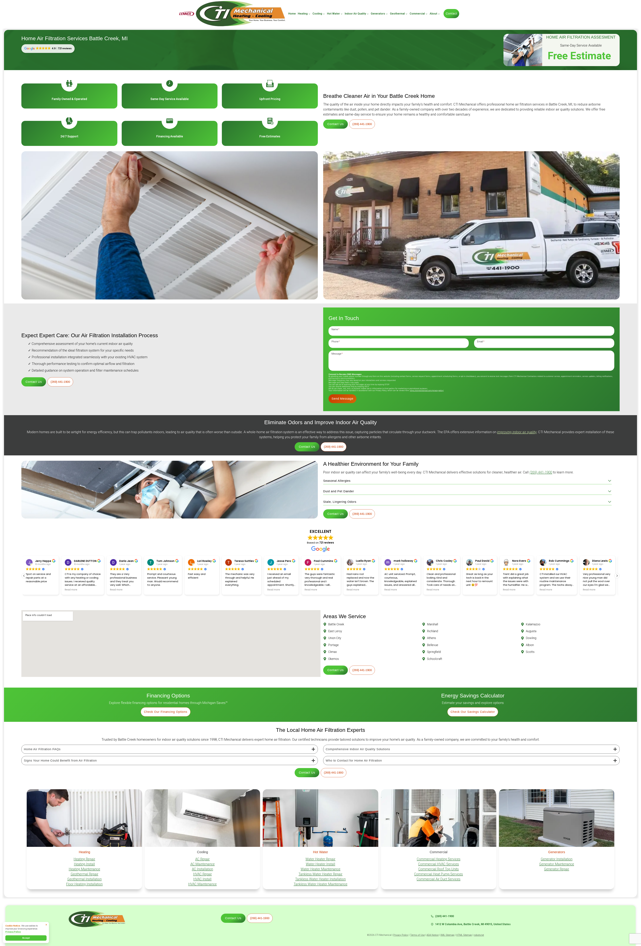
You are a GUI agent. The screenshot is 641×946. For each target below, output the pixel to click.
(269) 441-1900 (540, 472)
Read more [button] (23, 589)
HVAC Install (202, 879)
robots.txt (479, 935)
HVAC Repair (202, 874)
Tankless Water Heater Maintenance (320, 884)
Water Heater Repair (320, 859)
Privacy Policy (400, 935)
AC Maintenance (202, 864)
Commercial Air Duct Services (438, 879)
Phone (336, 341)
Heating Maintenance (84, 869)
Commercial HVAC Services (438, 864)
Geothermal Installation (84, 879)
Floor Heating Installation (84, 884)
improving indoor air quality (517, 432)
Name (335, 329)
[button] (616, 575)
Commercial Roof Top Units (438, 869)
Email (480, 341)
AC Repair (202, 859)
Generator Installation (556, 859)
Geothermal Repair (84, 874)
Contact (451, 13)
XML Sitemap (447, 935)
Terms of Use (417, 935)
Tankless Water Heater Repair (320, 874)
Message (337, 353)
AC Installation (202, 869)
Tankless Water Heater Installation (320, 879)
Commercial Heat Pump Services (438, 874)
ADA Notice (432, 935)
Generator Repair (556, 869)
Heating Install (84, 864)
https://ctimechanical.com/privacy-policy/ (427, 390)
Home (292, 13)
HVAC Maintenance (202, 884)
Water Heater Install (320, 864)
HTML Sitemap (464, 935)
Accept (26, 938)
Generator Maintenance (556, 864)
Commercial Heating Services (438, 859)
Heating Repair (84, 859)
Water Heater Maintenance (320, 869)
